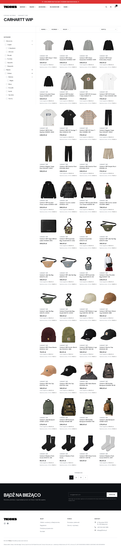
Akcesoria (42, 7)
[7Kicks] (10, 7)
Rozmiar (54, 29)
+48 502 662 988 (102, 527)
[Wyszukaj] (106, 7)
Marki (66, 7)
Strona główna (10, 15)
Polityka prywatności (46, 528)
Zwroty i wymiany (72, 525)
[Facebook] (8, 523)
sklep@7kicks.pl (102, 530)
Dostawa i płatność (73, 522)
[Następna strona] (85, 477)
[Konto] (111, 7)
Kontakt (42, 531)
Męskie (32, 7)
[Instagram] (5, 523)
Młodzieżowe (54, 7)
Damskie (22, 7)
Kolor (65, 29)
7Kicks (10, 541)
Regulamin (43, 525)
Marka (43, 29)
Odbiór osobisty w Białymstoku (50, 522)
